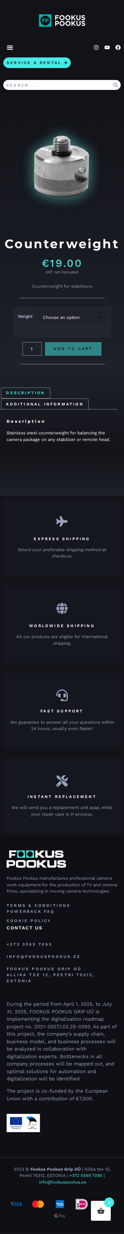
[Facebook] (118, 47)
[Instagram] (96, 47)
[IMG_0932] (62, 169)
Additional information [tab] (44, 404)
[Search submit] (116, 85)
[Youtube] (107, 47)
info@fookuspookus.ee (63, 1182)
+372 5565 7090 (86, 1175)
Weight (25, 316)
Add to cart (73, 348)
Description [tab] (25, 393)
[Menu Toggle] (10, 47)
